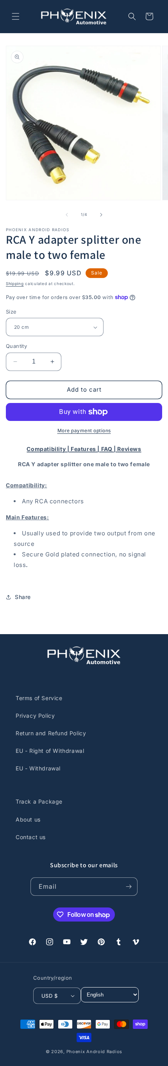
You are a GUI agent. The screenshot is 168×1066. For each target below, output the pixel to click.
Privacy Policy (35, 715)
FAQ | (109, 449)
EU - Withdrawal (38, 768)
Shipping (15, 283)
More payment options (84, 430)
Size (11, 311)
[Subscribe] (128, 886)
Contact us (31, 837)
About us (28, 819)
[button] (15, 16)
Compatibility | (49, 449)
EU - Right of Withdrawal (50, 750)
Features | (86, 449)
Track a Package (39, 801)
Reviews (129, 449)
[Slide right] (101, 214)
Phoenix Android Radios (94, 1051)
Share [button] (23, 597)
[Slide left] (66, 214)
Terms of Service (39, 698)
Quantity (16, 346)
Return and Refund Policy (51, 733)
